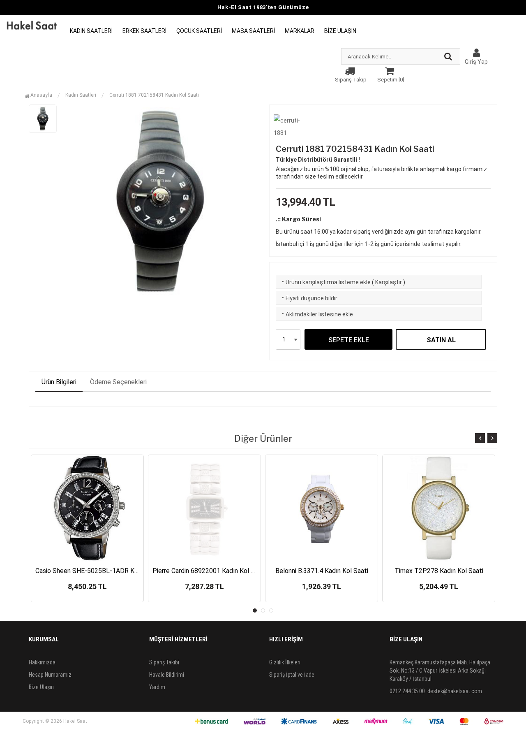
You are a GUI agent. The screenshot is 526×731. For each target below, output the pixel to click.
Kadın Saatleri (91, 31)
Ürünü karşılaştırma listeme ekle (325, 282)
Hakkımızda (42, 662)
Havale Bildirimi (166, 674)
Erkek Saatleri (144, 31)
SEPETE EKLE (348, 340)
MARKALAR (299, 31)
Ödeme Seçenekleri (118, 382)
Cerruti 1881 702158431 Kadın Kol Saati (154, 95)
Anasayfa (40, 95)
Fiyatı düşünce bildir (308, 298)
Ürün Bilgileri (59, 382)
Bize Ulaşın (340, 31)
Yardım (157, 687)
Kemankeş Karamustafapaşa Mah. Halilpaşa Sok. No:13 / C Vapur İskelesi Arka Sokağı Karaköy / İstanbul (440, 670)
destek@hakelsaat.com (454, 691)
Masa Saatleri (253, 31)
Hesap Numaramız (50, 674)
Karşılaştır (388, 282)
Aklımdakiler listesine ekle (316, 314)
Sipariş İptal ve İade (291, 674)
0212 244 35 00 (407, 691)
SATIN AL (441, 340)
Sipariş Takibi (164, 662)
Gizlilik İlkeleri (284, 662)
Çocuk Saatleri (199, 31)
